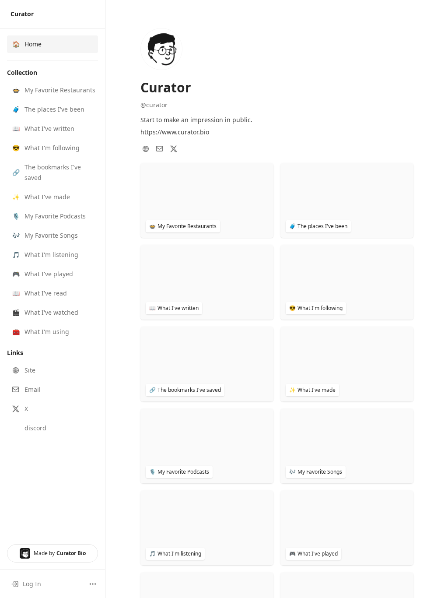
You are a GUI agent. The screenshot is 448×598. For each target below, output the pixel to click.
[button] (52, 90)
